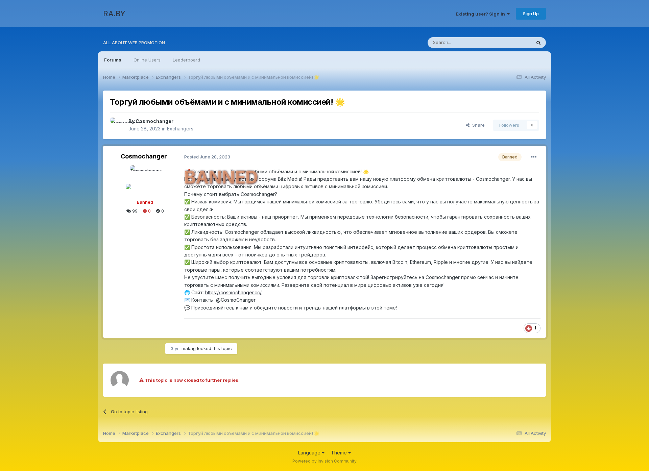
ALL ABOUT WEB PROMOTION (134, 42)
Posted (207, 156)
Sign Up (531, 13)
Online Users (147, 60)
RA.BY (114, 13)
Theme (339, 452)
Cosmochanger (154, 121)
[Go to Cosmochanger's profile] (117, 125)
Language (310, 452)
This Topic (511, 42)
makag (189, 348)
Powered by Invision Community (324, 461)
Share (477, 125)
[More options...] (533, 157)
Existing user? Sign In (481, 14)
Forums (112, 60)
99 (134, 211)
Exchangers (180, 128)
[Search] (538, 42)
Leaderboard (186, 60)
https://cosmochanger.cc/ (233, 292)
